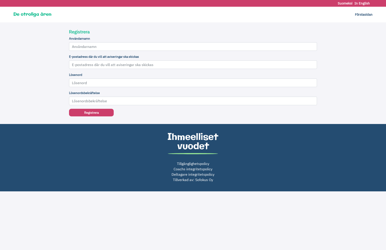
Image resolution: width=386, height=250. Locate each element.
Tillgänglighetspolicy (193, 163)
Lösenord (75, 75)
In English (362, 3)
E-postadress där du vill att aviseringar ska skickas (104, 57)
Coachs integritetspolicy (193, 169)
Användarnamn (79, 38)
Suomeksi (345, 3)
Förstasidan (364, 14)
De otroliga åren (32, 14)
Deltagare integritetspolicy (193, 174)
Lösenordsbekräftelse (84, 93)
